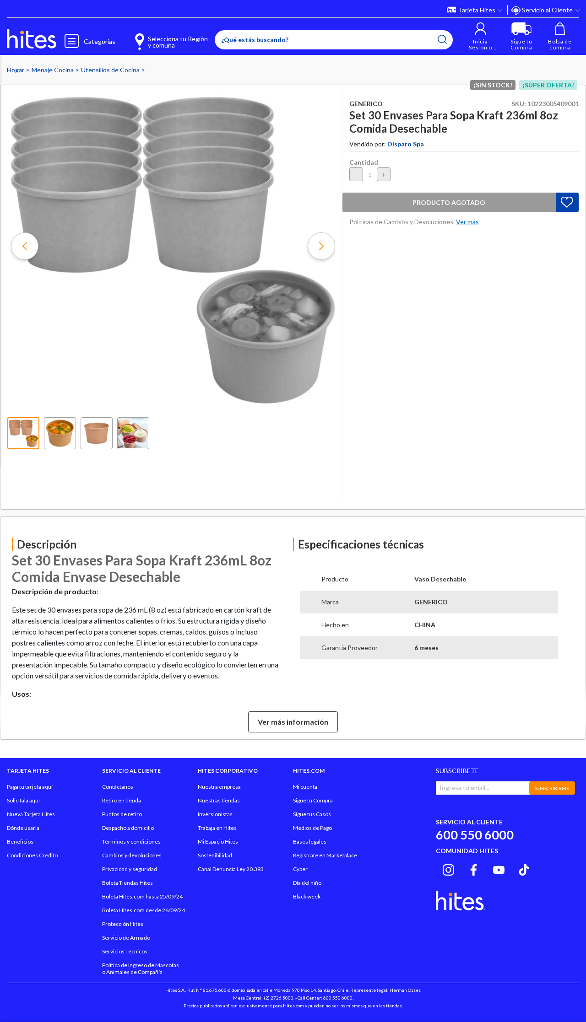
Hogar (16, 70)
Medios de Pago (312, 827)
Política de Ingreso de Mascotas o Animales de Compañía (140, 968)
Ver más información (293, 721)
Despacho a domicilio (128, 827)
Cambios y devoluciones (132, 855)
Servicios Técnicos (124, 951)
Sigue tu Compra (313, 800)
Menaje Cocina (53, 70)
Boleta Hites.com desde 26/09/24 (143, 910)
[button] (480, 36)
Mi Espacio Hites (218, 841)
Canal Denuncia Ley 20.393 (231, 869)
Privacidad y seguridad (129, 869)
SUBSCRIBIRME (552, 788)
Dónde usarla (23, 827)
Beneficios (20, 841)
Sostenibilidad (215, 855)
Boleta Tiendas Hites (127, 882)
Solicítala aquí (23, 800)
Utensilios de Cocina (111, 70)
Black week (306, 896)
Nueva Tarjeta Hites (31, 814)
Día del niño (307, 882)
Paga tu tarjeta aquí (30, 786)
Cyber (300, 869)
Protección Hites (122, 923)
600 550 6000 (475, 834)
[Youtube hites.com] (499, 868)
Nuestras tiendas (219, 800)
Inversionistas (215, 814)
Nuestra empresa (219, 786)
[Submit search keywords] (442, 39)
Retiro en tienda (121, 800)
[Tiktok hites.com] (524, 868)
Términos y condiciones (131, 841)
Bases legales (309, 841)
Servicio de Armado (126, 937)
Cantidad (363, 162)
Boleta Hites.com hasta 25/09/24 (142, 896)
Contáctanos (117, 786)
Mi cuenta (305, 786)
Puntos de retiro (122, 814)
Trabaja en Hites (217, 827)
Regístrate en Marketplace (325, 855)
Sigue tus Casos (312, 814)
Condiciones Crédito (32, 855)
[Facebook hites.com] (473, 868)
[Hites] (31, 39)
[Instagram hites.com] (448, 868)
